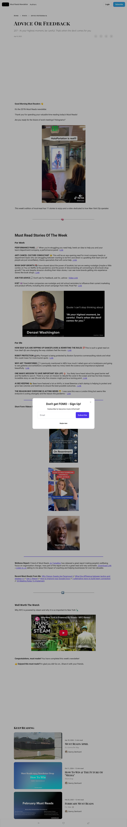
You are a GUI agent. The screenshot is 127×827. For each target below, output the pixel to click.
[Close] (91, 402)
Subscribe (82, 415)
